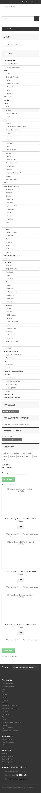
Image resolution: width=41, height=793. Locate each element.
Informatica (7, 262)
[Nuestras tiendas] (20, 436)
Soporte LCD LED (9, 394)
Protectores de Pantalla (12, 67)
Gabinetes (8, 312)
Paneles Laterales (11, 328)
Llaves (7, 146)
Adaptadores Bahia (11, 269)
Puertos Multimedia (11, 341)
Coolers (8, 285)
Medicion (8, 156)
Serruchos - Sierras (11, 179)
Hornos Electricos (11, 113)
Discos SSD (9, 302)
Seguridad (7, 374)
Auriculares (9, 272)
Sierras (7, 245)
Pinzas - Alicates (10, 159)
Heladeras (7, 183)
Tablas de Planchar (11, 87)
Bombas (8, 196)
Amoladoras (9, 193)
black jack (6, 453)
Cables (7, 275)
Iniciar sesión (34, 1)
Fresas (7, 140)
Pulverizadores (10, 166)
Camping (6, 100)
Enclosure (8, 305)
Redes (7, 345)
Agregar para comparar (30, 534)
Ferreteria (7, 120)
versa (23, 453)
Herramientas (9, 143)
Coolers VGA (9, 298)
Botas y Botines (10, 378)
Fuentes (8, 308)
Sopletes (8, 176)
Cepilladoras (9, 199)
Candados (8, 123)
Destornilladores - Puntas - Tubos (15, 126)
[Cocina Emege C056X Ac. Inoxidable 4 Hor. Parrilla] (20, 607)
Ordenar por (5, 473)
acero (35, 456)
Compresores (9, 202)
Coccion (6, 103)
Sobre (3, 745)
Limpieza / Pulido (10, 232)
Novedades (9, 404)
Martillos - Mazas (10, 150)
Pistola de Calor (10, 239)
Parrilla (7, 117)
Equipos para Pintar (11, 206)
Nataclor (8, 368)
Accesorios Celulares (10, 64)
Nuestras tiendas (13, 430)
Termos (7, 90)
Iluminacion (7, 259)
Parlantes (8, 331)
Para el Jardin (9, 236)
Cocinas (8, 110)
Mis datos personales (8, 762)
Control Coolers (10, 282)
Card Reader (9, 278)
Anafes (7, 107)
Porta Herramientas (11, 163)
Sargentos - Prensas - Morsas (14, 173)
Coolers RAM (9, 295)
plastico (12, 456)
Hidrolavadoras (10, 209)
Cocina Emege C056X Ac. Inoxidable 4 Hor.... (20, 625)
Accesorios (9, 189)
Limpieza (8, 80)
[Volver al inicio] (4, 45)
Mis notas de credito (8, 756)
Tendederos (9, 93)
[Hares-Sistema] (20, 8)
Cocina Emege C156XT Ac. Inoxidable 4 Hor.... (20, 572)
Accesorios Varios (9, 60)
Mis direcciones (7, 759)
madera (5, 456)
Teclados (8, 348)
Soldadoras (9, 249)
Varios (7, 391)
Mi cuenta (6, 750)
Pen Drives (9, 338)
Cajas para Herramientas (13, 355)
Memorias (8, 318)
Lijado (7, 229)
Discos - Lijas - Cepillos (12, 130)
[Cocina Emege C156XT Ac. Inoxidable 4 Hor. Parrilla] (20, 554)
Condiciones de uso (8, 742)
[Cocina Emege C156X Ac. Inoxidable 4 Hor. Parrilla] (20, 501)
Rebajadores (9, 242)
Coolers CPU (9, 288)
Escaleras (8, 133)
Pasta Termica (10, 335)
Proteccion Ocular (11, 384)
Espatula (8, 136)
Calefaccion (7, 97)
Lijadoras (8, 212)
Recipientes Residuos (12, 83)
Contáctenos (26, 1)
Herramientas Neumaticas (12, 255)
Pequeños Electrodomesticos (13, 371)
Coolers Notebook (11, 292)
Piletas (6, 361)
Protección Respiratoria (12, 381)
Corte (7, 222)
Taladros (8, 252)
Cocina (7, 74)
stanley (30, 453)
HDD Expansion (10, 315)
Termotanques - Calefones (12, 397)
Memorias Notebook (11, 321)
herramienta (15, 453)
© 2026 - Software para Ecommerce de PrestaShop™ (18, 787)
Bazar (5, 70)
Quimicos (8, 169)
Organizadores (10, 358)
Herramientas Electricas (11, 186)
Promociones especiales (16, 418)
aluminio (20, 456)
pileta (4, 459)
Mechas (8, 153)
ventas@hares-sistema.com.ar (19, 779)
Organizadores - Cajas (11, 351)
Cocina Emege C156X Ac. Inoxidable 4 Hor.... (20, 520)
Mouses (8, 325)
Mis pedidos (6, 753)
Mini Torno (8, 216)
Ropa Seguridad (10, 388)
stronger (28, 456)
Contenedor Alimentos (12, 77)
